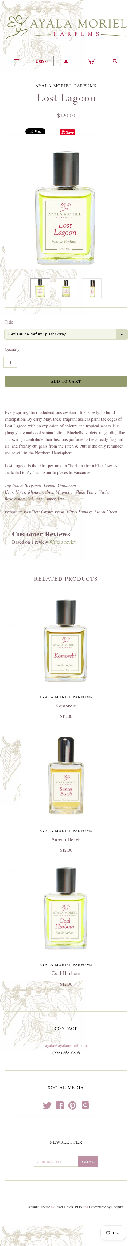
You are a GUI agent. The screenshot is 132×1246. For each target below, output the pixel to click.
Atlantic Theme (39, 1206)
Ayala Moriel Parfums (66, 696)
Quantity (12, 349)
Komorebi (66, 706)
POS (78, 1206)
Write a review (63, 542)
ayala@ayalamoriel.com (66, 1045)
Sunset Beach (66, 840)
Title (9, 322)
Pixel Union (64, 1206)
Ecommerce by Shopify (106, 1206)
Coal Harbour (66, 973)
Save (70, 132)
